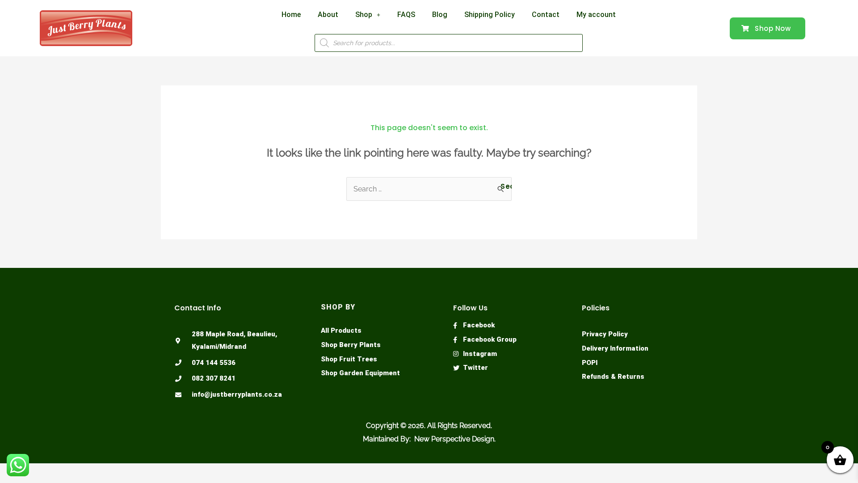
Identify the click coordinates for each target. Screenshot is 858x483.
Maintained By (386, 439)
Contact (545, 14)
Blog (439, 14)
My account (596, 14)
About (328, 14)
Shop (363, 14)
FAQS (406, 14)
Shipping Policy (489, 14)
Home (291, 14)
